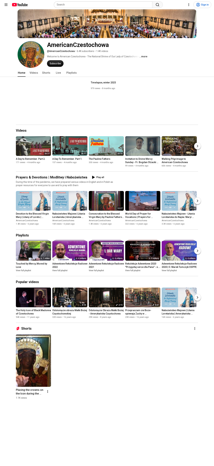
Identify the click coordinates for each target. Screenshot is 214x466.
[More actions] (194, 328)
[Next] (197, 146)
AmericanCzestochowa (27, 220)
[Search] (157, 4)
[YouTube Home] (19, 4)
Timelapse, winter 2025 (103, 82)
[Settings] (189, 5)
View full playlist (23, 270)
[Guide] (6, 5)
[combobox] (104, 5)
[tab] (22, 73)
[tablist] (107, 73)
